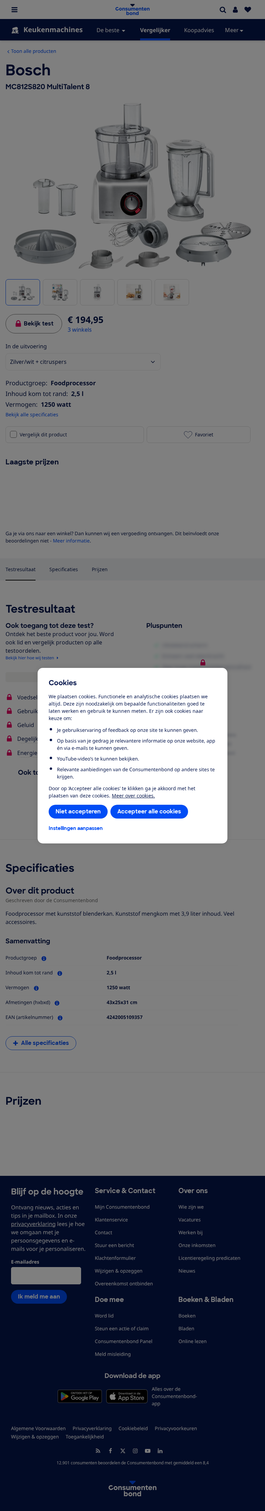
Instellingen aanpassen (76, 828)
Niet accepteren (78, 811)
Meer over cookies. (133, 795)
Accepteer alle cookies (149, 811)
